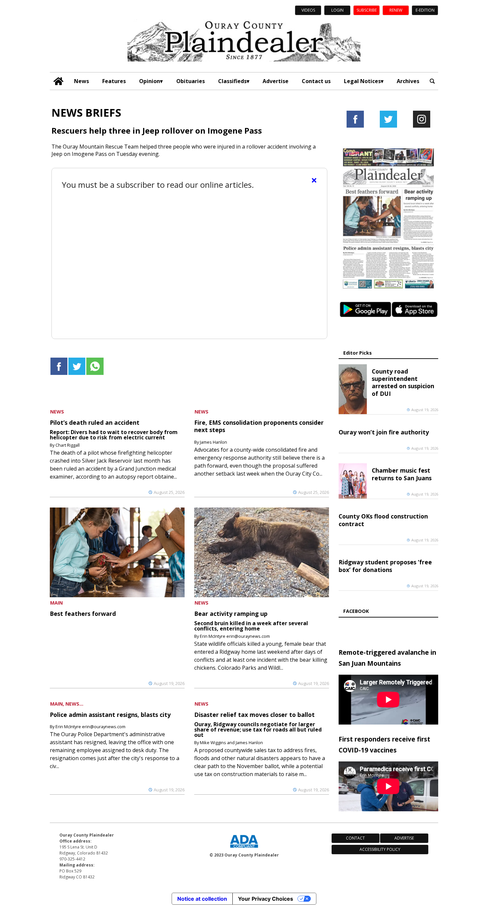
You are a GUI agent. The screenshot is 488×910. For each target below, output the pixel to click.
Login (337, 10)
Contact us (316, 81)
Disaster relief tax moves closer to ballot (254, 715)
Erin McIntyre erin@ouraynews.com (235, 636)
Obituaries (190, 81)
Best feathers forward (83, 614)
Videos (308, 10)
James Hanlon (213, 442)
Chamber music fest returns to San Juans (402, 474)
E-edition (425, 10)
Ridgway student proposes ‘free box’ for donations (385, 565)
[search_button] (432, 81)
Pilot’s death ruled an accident (94, 422)
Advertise (275, 81)
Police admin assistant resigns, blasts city (110, 715)
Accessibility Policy (380, 849)
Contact (355, 838)
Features (114, 81)
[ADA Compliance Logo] (244, 848)
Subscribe (367, 10)
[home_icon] (58, 81)
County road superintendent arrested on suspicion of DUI (403, 382)
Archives (408, 81)
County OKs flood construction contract (383, 519)
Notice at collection (202, 898)
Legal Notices (362, 81)
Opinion (149, 81)
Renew (395, 10)
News (81, 81)
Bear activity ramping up (231, 614)
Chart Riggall (67, 445)
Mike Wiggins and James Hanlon (231, 742)
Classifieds (232, 81)
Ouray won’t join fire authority (384, 432)
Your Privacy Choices (265, 898)
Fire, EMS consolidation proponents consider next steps (259, 426)
